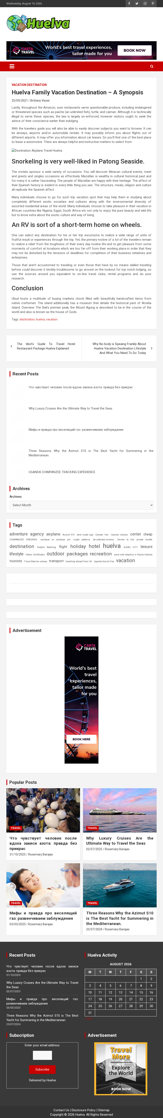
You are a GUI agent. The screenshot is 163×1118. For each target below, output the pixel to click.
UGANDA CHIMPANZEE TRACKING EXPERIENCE (62, 472)
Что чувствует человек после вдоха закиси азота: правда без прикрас (81, 387)
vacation (52, 319)
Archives (16, 497)
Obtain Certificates (35, 554)
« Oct (88, 1018)
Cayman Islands (119, 534)
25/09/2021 (20, 100)
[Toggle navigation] (11, 66)
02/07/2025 (94, 849)
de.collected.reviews (103, 539)
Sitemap (104, 1110)
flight (63, 547)
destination (27, 319)
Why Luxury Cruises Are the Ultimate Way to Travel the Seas (70, 408)
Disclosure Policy (84, 1110)
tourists (16, 561)
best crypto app (85, 534)
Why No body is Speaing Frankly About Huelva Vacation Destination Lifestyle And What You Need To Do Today (119, 348)
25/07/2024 (94, 929)
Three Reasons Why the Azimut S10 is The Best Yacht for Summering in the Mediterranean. (119, 918)
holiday (78, 546)
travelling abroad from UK (79, 561)
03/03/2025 (18, 924)
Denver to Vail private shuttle (135, 539)
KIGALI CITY (131, 547)
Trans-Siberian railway (35, 561)
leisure (146, 546)
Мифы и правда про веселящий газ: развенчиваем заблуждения (76, 430)
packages (77, 554)
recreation (101, 554)
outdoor (56, 554)
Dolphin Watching (46, 547)
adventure (19, 534)
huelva (40, 319)
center (135, 534)
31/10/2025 (18, 854)
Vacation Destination (29, 85)
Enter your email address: (42, 1062)
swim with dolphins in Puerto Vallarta (133, 554)
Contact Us (61, 1110)
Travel (16, 828)
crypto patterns (81, 539)
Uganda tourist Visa (104, 561)
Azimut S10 (68, 534)
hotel (94, 546)
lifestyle (17, 554)
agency (37, 534)
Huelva (51, 1080)
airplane (53, 534)
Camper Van (101, 534)
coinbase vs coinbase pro (55, 539)
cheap (147, 534)
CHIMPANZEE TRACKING (23, 539)
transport (56, 561)
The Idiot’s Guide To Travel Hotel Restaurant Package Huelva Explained (46, 346)
